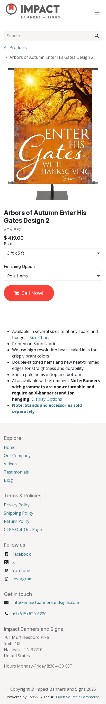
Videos (10, 464)
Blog (8, 480)
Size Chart (39, 337)
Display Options (46, 399)
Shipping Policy (18, 513)
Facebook (21, 554)
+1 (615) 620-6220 (29, 613)
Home (9, 447)
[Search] (96, 36)
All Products (15, 47)
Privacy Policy (17, 505)
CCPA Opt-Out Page (23, 529)
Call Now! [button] (32, 293)
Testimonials (16, 472)
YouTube (21, 570)
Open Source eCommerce (77, 697)
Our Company (17, 455)
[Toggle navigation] (97, 12)
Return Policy (16, 521)
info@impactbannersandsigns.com (45, 602)
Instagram (22, 579)
